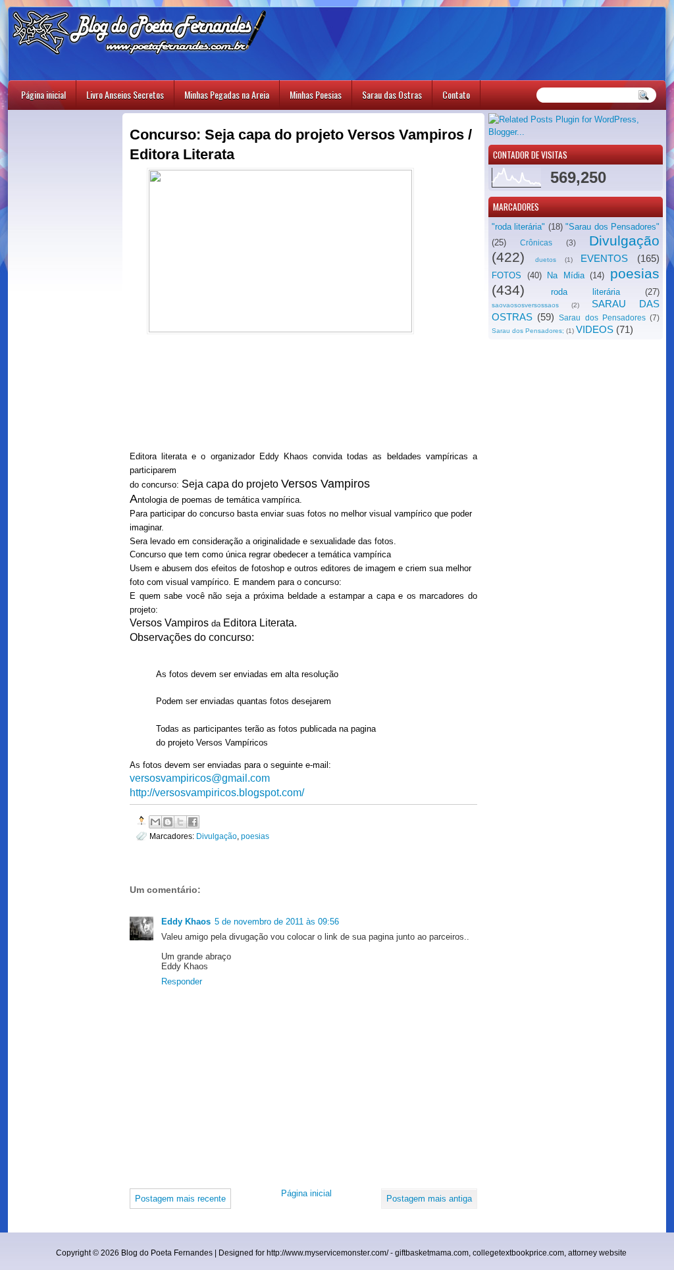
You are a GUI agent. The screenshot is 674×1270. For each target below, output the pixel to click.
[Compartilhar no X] (180, 821)
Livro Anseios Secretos (125, 94)
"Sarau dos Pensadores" (612, 227)
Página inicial (43, 94)
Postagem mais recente (180, 1199)
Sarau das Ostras (392, 94)
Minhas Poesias (316, 94)
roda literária (585, 292)
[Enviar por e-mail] (155, 821)
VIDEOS (594, 329)
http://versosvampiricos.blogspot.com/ (217, 792)
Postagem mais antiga (429, 1199)
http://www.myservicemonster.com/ (327, 1252)
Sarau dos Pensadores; (528, 330)
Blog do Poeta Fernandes (167, 1252)
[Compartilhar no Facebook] (192, 821)
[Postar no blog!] (167, 821)
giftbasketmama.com (432, 1252)
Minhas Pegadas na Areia (226, 94)
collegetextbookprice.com (518, 1252)
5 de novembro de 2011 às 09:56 (277, 922)
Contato (456, 94)
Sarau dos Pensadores (602, 318)
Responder (181, 981)
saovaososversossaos (525, 305)
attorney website (597, 1252)
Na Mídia (565, 275)
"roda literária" (518, 227)
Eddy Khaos (186, 922)
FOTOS (506, 275)
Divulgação (624, 240)
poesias (635, 273)
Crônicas (536, 243)
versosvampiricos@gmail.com (200, 778)
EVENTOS (604, 258)
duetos (545, 259)
